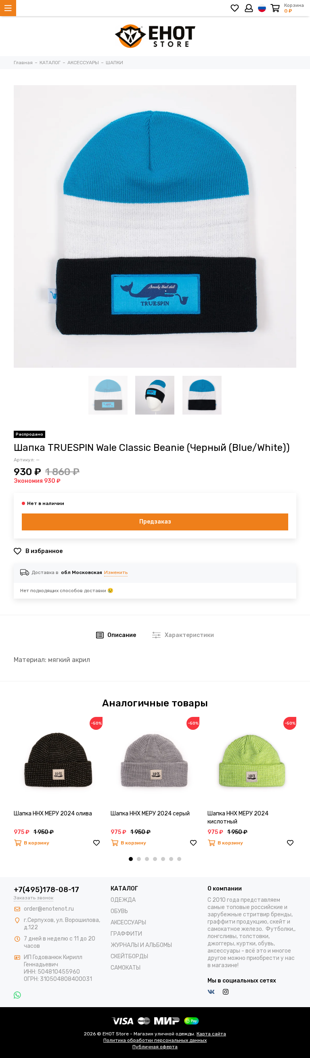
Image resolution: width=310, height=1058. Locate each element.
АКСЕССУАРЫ (128, 922)
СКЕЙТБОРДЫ (129, 956)
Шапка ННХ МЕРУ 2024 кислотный (237, 817)
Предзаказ (155, 521)
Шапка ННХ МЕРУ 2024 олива (53, 813)
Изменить (116, 572)
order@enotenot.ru (49, 908)
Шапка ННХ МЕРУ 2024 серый (150, 813)
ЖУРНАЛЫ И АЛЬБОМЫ (141, 945)
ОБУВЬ (119, 911)
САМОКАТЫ (125, 967)
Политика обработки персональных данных (155, 1040)
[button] (131, 859)
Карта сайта (211, 1034)
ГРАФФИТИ (126, 933)
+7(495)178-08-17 (46, 889)
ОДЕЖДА (123, 900)
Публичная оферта (155, 1047)
